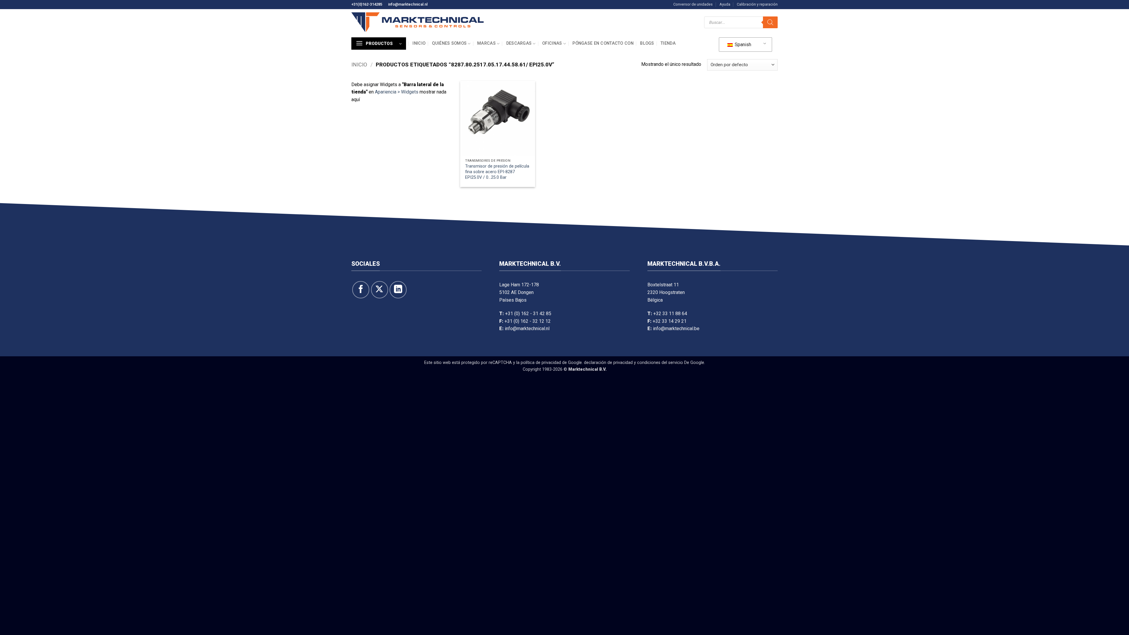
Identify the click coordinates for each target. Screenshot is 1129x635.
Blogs (647, 43)
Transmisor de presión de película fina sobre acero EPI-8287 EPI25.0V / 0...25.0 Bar (497, 172)
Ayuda (724, 4)
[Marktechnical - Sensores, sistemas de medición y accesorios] (417, 22)
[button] (378, 43)
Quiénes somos (449, 43)
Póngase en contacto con (603, 43)
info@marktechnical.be (676, 328)
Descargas (519, 43)
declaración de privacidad (608, 362)
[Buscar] (770, 22)
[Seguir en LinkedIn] (398, 289)
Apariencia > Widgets (396, 92)
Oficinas (552, 43)
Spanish (742, 44)
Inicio (418, 43)
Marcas (486, 43)
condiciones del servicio (660, 362)
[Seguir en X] (379, 289)
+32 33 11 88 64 (670, 313)
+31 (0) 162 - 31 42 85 (528, 313)
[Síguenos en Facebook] (360, 289)
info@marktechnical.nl (407, 4)
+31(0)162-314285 (366, 4)
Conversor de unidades (693, 4)
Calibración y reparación (757, 4)
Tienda (668, 43)
